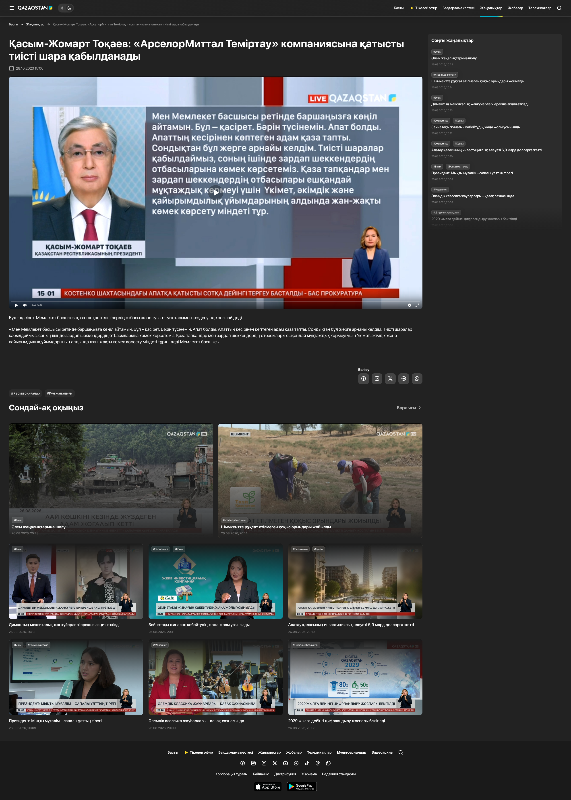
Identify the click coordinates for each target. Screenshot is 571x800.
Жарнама (309, 774)
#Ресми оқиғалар (25, 393)
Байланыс (261, 774)
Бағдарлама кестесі (459, 8)
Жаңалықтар (491, 8)
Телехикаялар (539, 8)
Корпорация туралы (231, 774)
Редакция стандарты (339, 774)
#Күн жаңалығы (59, 393)
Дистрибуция (285, 774)
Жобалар (515, 8)
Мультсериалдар (351, 752)
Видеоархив (382, 752)
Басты (399, 8)
